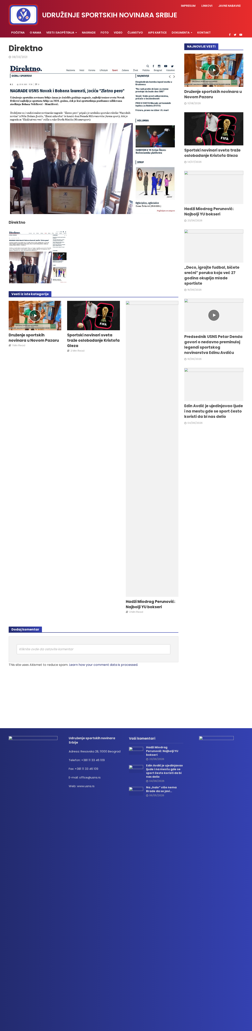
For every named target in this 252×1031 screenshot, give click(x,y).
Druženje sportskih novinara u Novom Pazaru (34, 338)
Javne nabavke (229, 6)
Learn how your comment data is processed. (103, 664)
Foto (105, 33)
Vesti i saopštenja (60, 33)
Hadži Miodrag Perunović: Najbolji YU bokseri (150, 604)
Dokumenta (181, 33)
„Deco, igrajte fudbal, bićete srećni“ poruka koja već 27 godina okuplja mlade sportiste (211, 275)
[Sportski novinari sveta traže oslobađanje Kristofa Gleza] (93, 315)
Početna (18, 33)
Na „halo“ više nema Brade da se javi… (161, 789)
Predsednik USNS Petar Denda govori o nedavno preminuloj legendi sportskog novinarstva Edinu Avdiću (213, 344)
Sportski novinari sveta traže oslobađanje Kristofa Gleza (93, 340)
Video (118, 33)
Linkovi (206, 6)
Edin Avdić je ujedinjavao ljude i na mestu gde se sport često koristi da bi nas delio (213, 411)
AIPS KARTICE (157, 33)
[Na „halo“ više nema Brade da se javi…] (136, 791)
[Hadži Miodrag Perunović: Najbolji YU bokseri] (152, 448)
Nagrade (88, 33)
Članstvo (135, 33)
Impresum (188, 6)
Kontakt (204, 33)
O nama (35, 33)
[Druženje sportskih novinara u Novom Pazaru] (35, 315)
